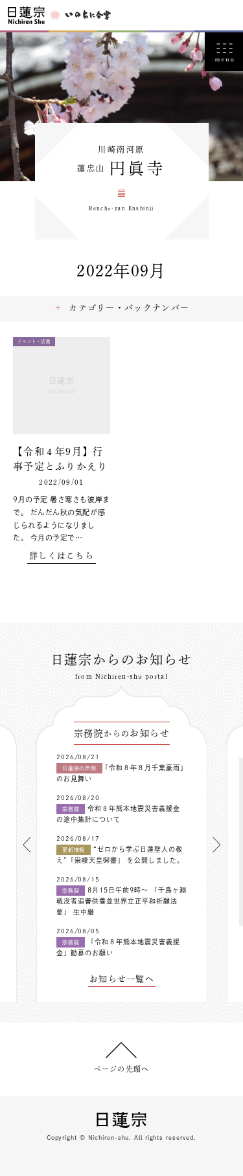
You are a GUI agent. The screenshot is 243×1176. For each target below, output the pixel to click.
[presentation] (26, 844)
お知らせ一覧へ (121, 979)
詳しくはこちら (61, 555)
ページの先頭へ (121, 1068)
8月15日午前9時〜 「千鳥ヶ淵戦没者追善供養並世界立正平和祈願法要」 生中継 (121, 901)
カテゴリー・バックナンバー (129, 308)
